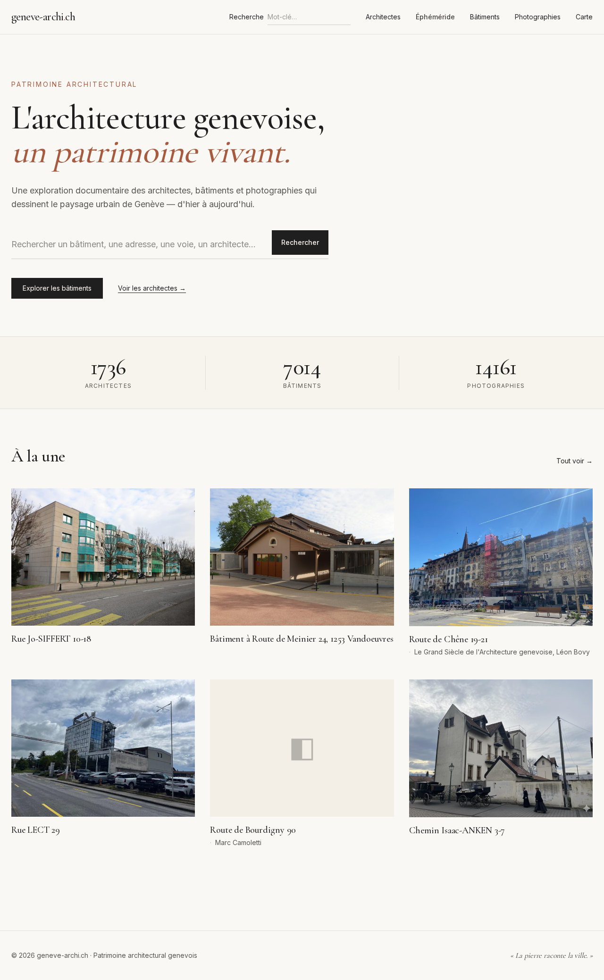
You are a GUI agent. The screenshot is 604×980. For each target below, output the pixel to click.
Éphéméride (435, 17)
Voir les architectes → (152, 288)
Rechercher (300, 242)
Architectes (383, 17)
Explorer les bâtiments (57, 288)
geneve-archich (43, 17)
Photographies (538, 17)
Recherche (246, 17)
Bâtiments (485, 17)
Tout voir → (574, 461)
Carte (584, 17)
